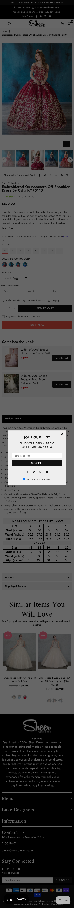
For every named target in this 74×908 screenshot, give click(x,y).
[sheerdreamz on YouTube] (46, 472)
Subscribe (37, 463)
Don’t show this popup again (39, 479)
